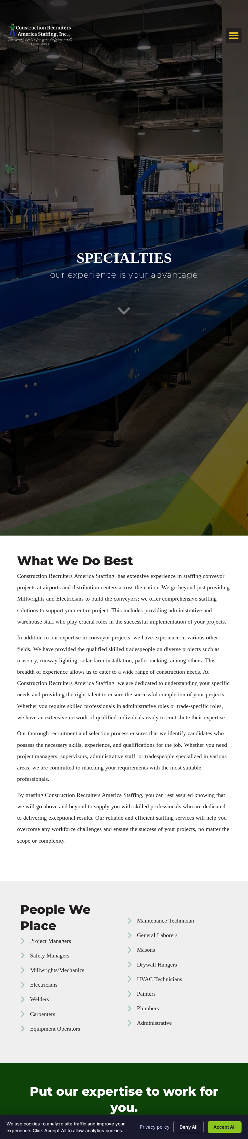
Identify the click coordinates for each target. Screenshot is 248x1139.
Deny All (189, 1127)
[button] (234, 35)
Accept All (224, 1127)
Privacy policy (155, 1127)
